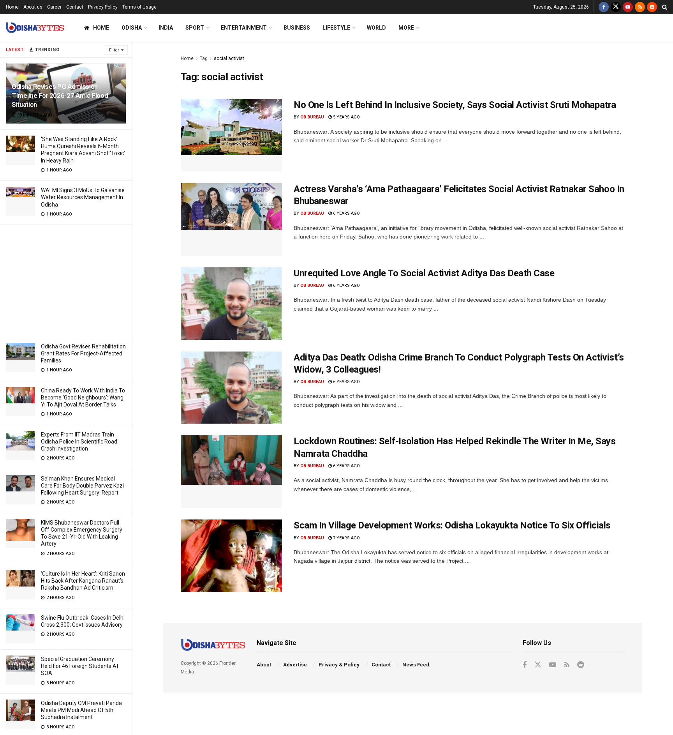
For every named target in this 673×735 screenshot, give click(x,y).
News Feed (415, 665)
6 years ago (346, 213)
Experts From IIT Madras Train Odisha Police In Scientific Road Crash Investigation (79, 441)
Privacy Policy (103, 7)
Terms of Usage (139, 7)
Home (12, 7)
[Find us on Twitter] (616, 7)
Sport (194, 28)
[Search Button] (664, 7)
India (166, 28)
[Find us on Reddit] (652, 7)
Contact (74, 7)
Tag (204, 58)
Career (54, 7)
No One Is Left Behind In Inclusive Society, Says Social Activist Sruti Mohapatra (455, 104)
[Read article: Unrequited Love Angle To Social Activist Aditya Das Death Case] (231, 303)
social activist (229, 58)
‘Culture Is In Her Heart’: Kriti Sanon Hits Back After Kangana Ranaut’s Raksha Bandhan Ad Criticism (83, 581)
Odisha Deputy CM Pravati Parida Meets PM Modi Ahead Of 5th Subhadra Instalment (81, 710)
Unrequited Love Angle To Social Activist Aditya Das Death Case (424, 273)
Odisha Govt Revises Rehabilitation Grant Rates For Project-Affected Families (83, 353)
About (264, 665)
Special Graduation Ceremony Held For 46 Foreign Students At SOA (79, 666)
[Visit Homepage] (35, 28)
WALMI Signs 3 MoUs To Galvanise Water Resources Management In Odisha (83, 197)
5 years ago (346, 117)
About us (32, 7)
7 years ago (346, 538)
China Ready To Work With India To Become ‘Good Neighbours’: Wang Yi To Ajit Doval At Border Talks (83, 397)
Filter (114, 50)
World (376, 28)
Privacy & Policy (339, 665)
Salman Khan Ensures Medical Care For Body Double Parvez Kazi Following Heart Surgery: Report (82, 485)
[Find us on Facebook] (604, 7)
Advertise (295, 665)
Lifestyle (336, 28)
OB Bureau (312, 117)
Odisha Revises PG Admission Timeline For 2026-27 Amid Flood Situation (60, 95)
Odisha (132, 28)
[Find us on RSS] (640, 7)
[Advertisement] (65, 279)
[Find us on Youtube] (628, 7)
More (406, 28)
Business (297, 28)
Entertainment (244, 28)
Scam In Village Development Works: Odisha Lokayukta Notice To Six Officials (452, 525)
